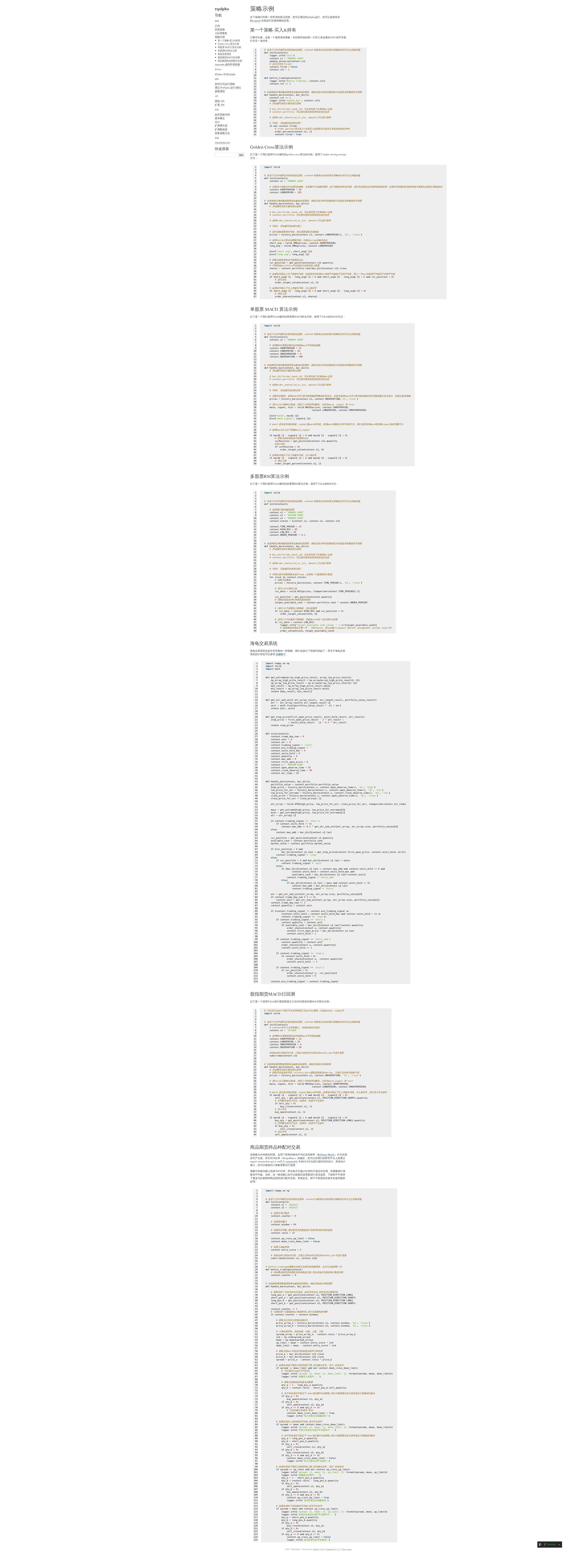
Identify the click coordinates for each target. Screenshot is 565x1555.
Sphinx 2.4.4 (318, 1549)
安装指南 (220, 29)
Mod (217, 122)
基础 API (219, 101)
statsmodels (292, 1161)
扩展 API (219, 104)
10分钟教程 (221, 33)
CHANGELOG (222, 142)
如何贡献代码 (222, 114)
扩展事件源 (221, 125)
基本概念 (220, 118)
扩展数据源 (221, 129)
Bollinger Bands (326, 1154)
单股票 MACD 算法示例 (229, 47)
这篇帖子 (281, 654)
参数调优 (220, 91)
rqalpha (222, 9)
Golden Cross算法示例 (228, 43)
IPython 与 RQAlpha (225, 74)
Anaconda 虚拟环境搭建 (227, 64)
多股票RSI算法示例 (227, 50)
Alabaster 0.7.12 (333, 1549)
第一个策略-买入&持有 (229, 40)
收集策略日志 (222, 133)
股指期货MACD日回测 (229, 57)
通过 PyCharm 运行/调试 (228, 87)
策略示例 (220, 37)
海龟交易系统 (224, 53)
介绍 (217, 25)
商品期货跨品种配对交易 (230, 60)
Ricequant (255, 20)
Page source (347, 1549)
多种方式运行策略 (225, 84)
